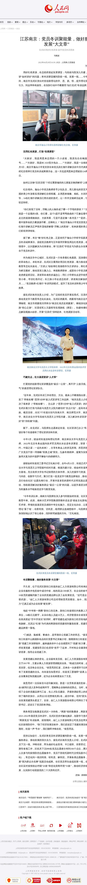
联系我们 (47, 844)
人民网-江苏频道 (68, 62)
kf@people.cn (22, 853)
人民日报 (23, 831)
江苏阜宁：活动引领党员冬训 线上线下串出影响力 (39, 807)
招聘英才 (33, 841)
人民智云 (70, 831)
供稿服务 (57, 841)
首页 (2, 22)
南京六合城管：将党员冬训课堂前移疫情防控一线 (39, 802)
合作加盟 (49, 841)
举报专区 (59, 22)
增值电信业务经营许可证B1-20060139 (43, 857)
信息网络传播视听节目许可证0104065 (13, 864)
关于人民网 (17, 841)
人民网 (2, 28)
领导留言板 (51, 831)
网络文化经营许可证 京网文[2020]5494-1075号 (44, 864)
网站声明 (72, 841)
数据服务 (65, 841)
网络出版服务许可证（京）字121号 (73, 864)
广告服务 (41, 841)
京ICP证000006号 (33, 866)
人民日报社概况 (6, 841)
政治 (18, 28)
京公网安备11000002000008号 (50, 866)
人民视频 (60, 831)
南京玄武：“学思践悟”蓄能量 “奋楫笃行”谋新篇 (38, 798)
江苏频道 (11, 28)
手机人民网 (42, 831)
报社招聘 (25, 841)
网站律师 (80, 841)
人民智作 (79, 831)
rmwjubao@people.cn (74, 853)
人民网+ (32, 831)
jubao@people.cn (65, 848)
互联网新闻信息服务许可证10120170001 (14, 857)
